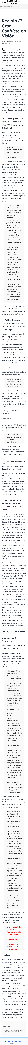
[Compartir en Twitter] (12, 1041)
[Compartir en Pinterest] (20, 1041)
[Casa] (5, 1041)
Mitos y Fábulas (8, 6)
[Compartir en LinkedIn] (16, 1041)
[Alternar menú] (2, 2)
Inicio (1, 6)
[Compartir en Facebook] (9, 1041)
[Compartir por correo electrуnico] (23, 1041)
